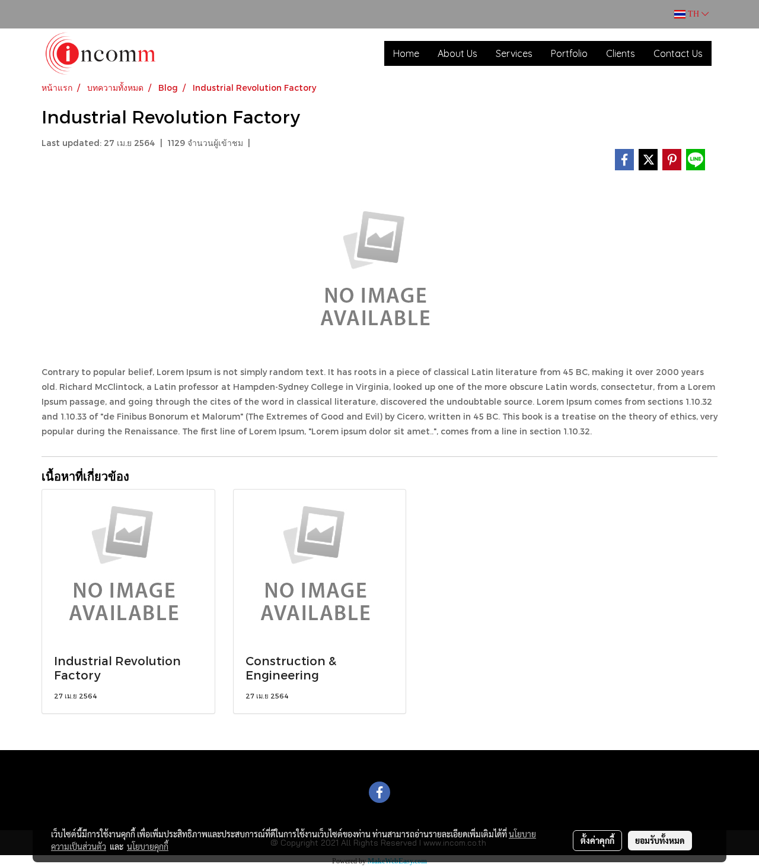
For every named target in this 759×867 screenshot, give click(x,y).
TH (693, 13)
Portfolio (569, 53)
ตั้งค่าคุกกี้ (597, 840)
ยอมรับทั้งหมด (660, 840)
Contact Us (678, 53)
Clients (620, 53)
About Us (457, 53)
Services (514, 53)
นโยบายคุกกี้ (147, 846)
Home (406, 53)
